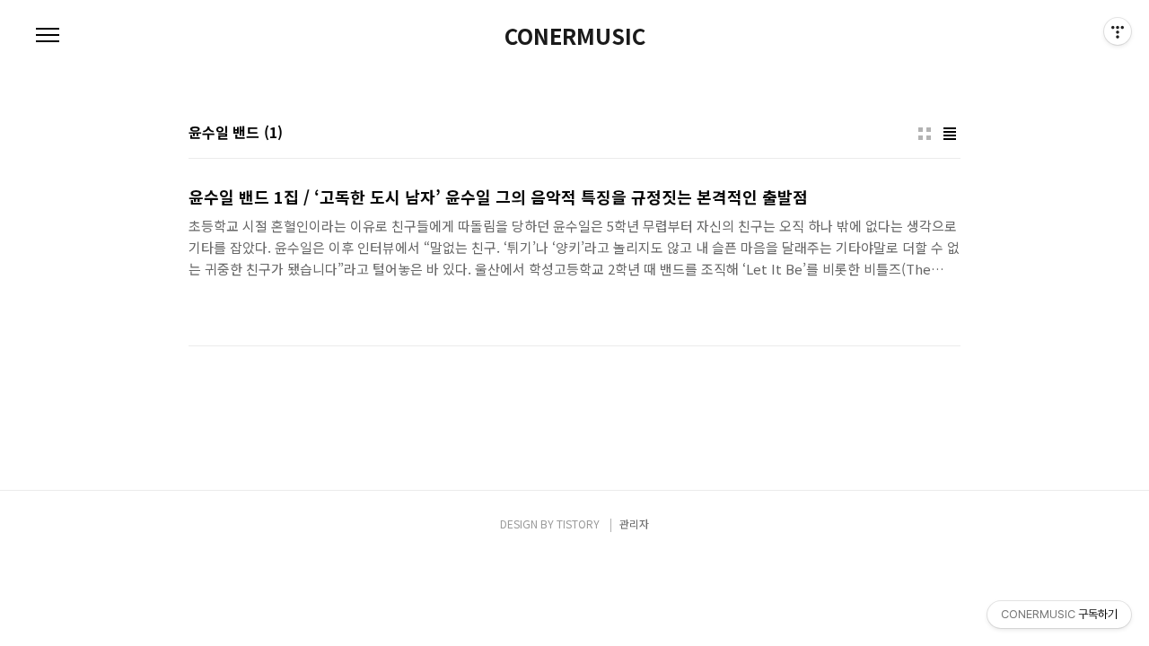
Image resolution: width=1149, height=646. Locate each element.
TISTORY (578, 523)
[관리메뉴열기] (1117, 31)
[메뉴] (48, 36)
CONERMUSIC (574, 36)
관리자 (634, 523)
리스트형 (949, 133)
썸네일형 (924, 133)
